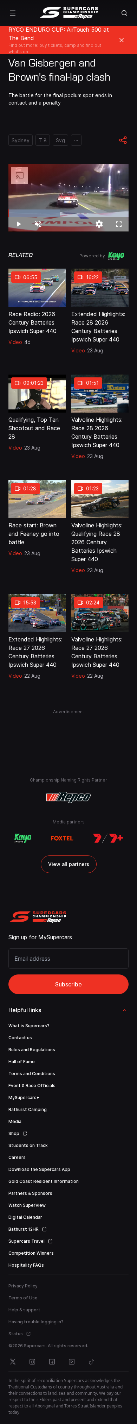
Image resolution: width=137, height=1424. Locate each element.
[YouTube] (71, 1361)
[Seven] (108, 838)
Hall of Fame (21, 1061)
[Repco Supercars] (68, 13)
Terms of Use (23, 1297)
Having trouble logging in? (36, 1321)
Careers (17, 1157)
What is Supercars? (29, 1025)
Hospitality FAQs (26, 1265)
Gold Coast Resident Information (43, 1181)
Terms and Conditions (31, 1073)
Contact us (20, 1037)
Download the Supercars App (39, 1169)
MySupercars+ (23, 1097)
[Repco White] (68, 797)
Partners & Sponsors (30, 1193)
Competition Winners (31, 1253)
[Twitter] (12, 1361)
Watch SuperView (27, 1205)
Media (14, 1121)
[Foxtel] (62, 838)
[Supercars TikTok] (91, 1361)
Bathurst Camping (27, 1109)
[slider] (68, 213)
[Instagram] (32, 1361)
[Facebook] (52, 1361)
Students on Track (28, 1145)
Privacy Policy (23, 1285)
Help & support (24, 1309)
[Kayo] (22, 838)
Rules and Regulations (31, 1049)
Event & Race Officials (32, 1085)
